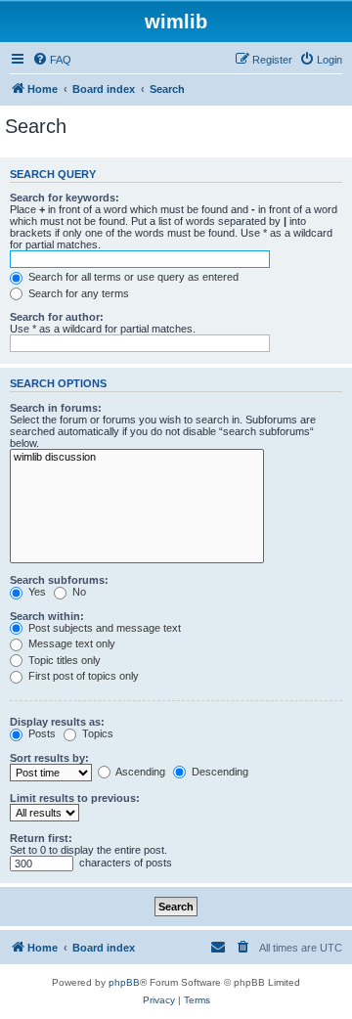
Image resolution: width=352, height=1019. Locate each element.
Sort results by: (49, 758)
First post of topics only (82, 676)
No (77, 592)
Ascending (139, 771)
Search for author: (57, 317)
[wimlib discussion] (137, 458)
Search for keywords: (64, 197)
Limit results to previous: (75, 798)
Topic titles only (63, 660)
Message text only (70, 643)
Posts (40, 733)
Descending (218, 771)
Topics (96, 733)
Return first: (41, 838)
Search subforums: (59, 580)
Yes (35, 592)
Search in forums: (56, 408)
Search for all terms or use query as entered (132, 277)
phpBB (124, 982)
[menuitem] (51, 59)
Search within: (47, 616)
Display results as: (57, 722)
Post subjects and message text (103, 628)
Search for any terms (77, 293)
